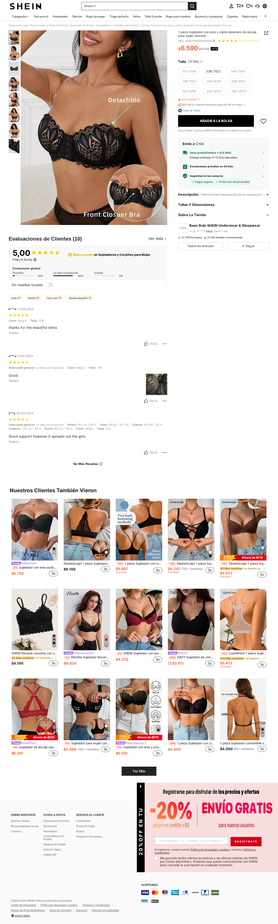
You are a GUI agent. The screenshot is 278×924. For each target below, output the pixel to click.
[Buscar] (192, 6)
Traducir (14, 332)
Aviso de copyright (60, 910)
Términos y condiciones (96, 905)
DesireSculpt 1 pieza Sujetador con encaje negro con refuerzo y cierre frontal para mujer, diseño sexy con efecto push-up (87, 563)
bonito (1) (33, 298)
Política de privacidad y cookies (59, 905)
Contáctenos (83, 821)
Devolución (50, 826)
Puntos (80, 831)
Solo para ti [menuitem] (41, 16)
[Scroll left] (260, 16)
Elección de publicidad (105, 910)
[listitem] (35, 540)
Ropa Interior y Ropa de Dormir (49, 25)
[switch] (49, 285)
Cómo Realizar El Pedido (53, 838)
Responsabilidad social (25, 826)
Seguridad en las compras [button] (206, 176)
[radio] (189, 71)
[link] (239, 5)
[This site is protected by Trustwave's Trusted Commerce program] (144, 901)
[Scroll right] (265, 16)
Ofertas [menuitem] (77, 16)
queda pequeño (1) (80, 298)
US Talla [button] (193, 61)
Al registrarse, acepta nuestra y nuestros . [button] (205, 851)
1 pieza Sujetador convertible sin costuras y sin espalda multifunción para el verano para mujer (243, 743)
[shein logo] (25, 6)
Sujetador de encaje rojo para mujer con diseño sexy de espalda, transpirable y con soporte (35, 747)
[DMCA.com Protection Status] (155, 901)
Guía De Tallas (52, 849)
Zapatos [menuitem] (232, 16)
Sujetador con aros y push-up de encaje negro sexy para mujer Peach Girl (139, 747)
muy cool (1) (54, 298)
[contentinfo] (206, 892)
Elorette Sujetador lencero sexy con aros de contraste (87, 657)
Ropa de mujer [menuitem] (95, 16)
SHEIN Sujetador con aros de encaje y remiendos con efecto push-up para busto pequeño (139, 653)
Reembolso (50, 831)
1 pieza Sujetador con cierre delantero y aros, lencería (191, 743)
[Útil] (146, 343)
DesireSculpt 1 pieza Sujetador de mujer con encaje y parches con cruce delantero (191, 563)
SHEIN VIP (49, 854)
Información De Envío (56, 821)
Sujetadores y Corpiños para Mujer (117, 25)
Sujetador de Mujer (81, 25)
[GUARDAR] (263, 121)
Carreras (16, 831)
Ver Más (139, 771)
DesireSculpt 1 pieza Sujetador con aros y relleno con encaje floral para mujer (243, 563)
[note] (243, 558)
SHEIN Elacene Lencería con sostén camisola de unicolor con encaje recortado (35, 653)
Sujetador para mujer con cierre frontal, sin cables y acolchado (87, 743)
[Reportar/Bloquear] (164, 343)
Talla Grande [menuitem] (153, 16)
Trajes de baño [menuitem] (119, 16)
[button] (257, 6)
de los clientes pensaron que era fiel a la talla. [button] (212, 104)
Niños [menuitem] (136, 16)
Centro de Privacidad (23, 905)
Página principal (18, 25)
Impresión (82, 910)
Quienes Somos (20, 821)
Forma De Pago (85, 826)
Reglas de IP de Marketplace (28, 910)
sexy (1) (16, 298)
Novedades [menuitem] (60, 16)
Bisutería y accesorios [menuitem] (209, 16)
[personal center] (231, 6)
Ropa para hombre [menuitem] (178, 16)
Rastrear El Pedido (54, 844)
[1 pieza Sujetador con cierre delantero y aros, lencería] (191, 709)
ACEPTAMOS (149, 885)
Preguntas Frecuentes (89, 836)
